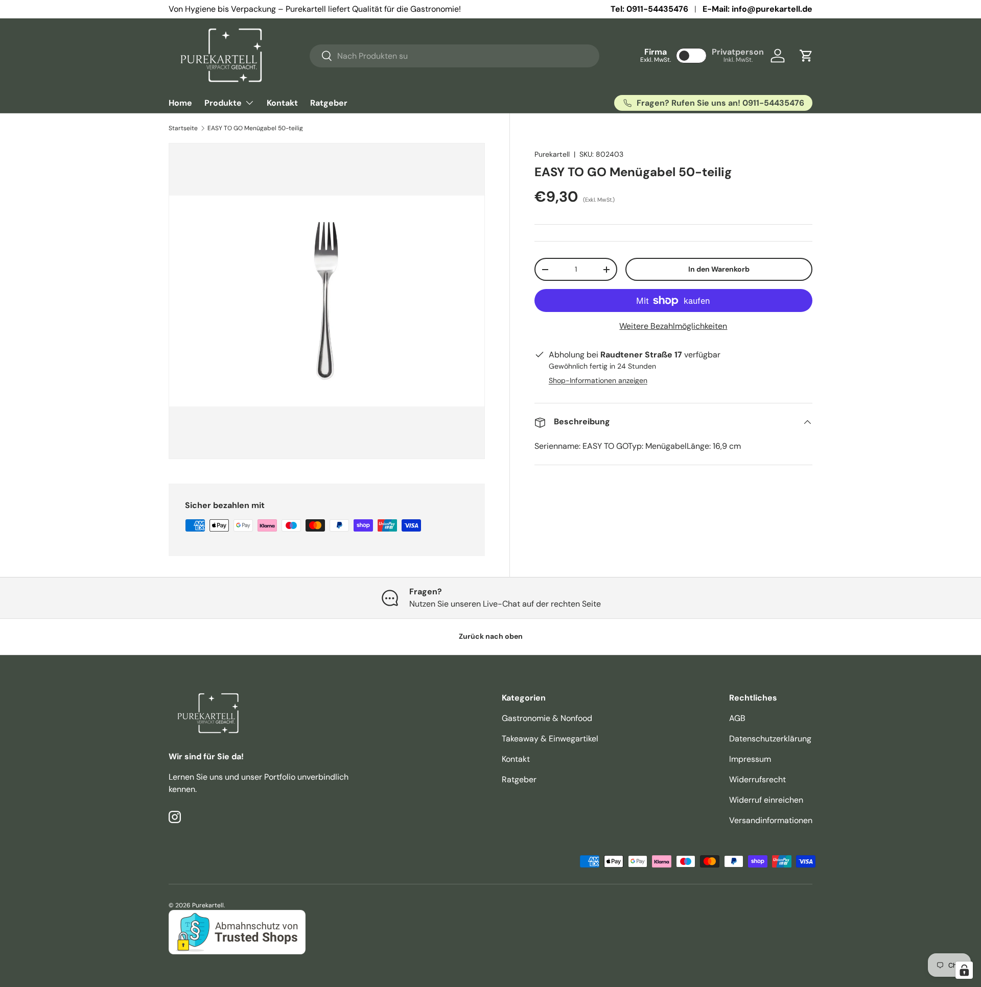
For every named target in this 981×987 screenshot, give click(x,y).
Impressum (750, 759)
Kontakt (282, 103)
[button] (806, 55)
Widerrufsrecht (757, 779)
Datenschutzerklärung (770, 738)
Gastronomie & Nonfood (547, 718)
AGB (737, 718)
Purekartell (552, 154)
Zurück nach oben (491, 636)
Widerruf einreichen (766, 800)
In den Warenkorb (719, 269)
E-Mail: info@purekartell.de (757, 9)
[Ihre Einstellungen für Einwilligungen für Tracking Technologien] (964, 970)
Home (180, 103)
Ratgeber (328, 103)
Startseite (183, 128)
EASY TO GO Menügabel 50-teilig (255, 128)
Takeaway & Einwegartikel (550, 738)
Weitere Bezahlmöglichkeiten (673, 326)
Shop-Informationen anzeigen (598, 381)
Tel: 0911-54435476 (649, 9)
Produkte (223, 103)
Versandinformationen (770, 820)
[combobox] (454, 55)
